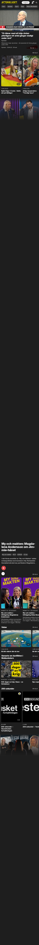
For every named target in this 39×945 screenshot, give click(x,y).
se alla (35, 53)
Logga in (25, 2)
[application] (19, 20)
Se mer (32, 48)
